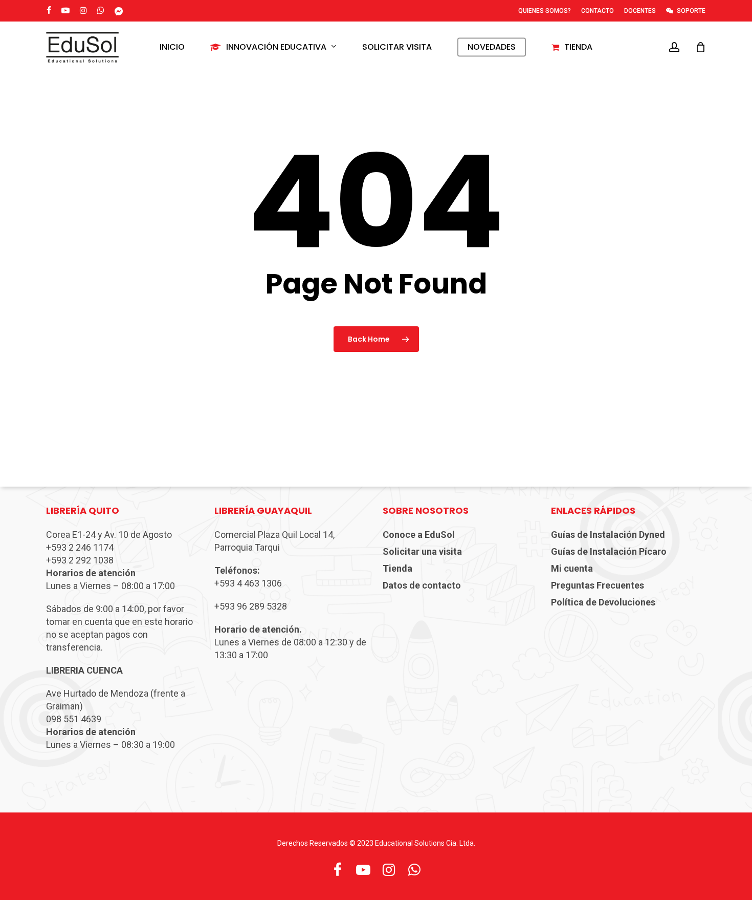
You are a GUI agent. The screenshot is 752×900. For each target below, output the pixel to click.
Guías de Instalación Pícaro (609, 551)
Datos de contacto (422, 585)
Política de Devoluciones (603, 602)
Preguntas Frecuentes (597, 585)
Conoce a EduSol (419, 534)
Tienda (397, 568)
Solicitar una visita (422, 551)
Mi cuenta (572, 568)
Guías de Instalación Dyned (608, 534)
